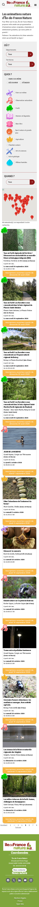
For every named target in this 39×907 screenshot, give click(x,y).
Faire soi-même (15, 79)
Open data (20, 904)
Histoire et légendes (23, 116)
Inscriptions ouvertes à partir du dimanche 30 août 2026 (19, 274)
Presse (20, 901)
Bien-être (19, 124)
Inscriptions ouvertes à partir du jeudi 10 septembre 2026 (19, 572)
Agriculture (20, 139)
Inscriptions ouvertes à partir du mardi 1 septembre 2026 (19, 472)
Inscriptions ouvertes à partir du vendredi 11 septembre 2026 (19, 770)
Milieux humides (21, 162)
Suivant (18, 827)
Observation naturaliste (24, 100)
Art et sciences (21, 151)
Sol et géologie (14, 156)
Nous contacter (19, 870)
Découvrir (13, 83)
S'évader (26, 83)
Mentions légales (20, 898)
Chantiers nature (14, 145)
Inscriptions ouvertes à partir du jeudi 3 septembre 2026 (19, 522)
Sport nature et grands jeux (23, 131)
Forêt (18, 108)
